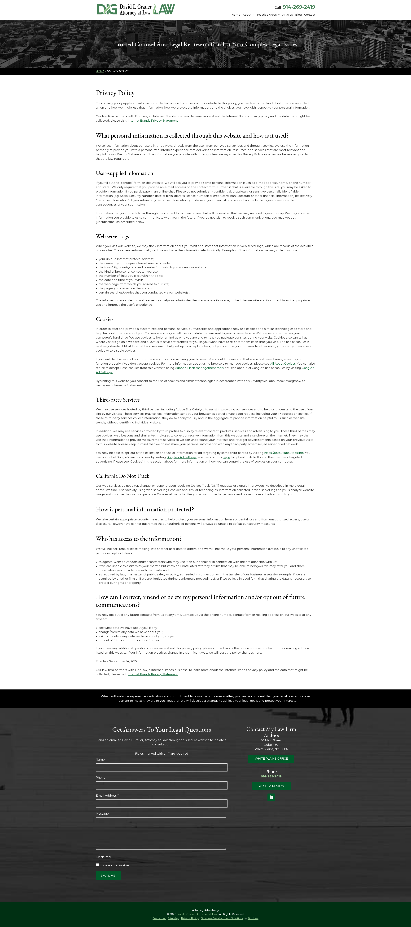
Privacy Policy (190, 918)
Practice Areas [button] (267, 15)
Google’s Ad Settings (182, 457)
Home (236, 15)
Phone (100, 777)
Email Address (107, 795)
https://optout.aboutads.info (284, 453)
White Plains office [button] (271, 758)
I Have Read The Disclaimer (115, 865)
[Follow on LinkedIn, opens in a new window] (271, 797)
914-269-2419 (299, 7)
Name (100, 759)
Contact (309, 15)
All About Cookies (283, 363)
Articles (287, 15)
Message (102, 813)
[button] (408, 903)
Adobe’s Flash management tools (199, 368)
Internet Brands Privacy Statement (153, 120)
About (247, 15)
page (226, 457)
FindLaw (253, 918)
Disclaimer (103, 857)
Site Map (173, 918)
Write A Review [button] (271, 786)
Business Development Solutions (222, 918)
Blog (298, 15)
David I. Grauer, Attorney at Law (197, 914)
